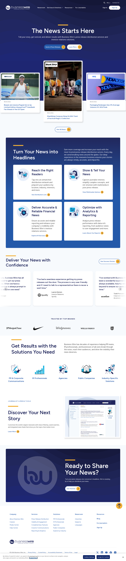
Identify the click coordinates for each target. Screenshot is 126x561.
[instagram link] (115, 552)
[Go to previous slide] (6, 289)
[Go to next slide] (120, 289)
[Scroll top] (119, 506)
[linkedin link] (102, 552)
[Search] (104, 3)
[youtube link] (106, 552)
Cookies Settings (89, 557)
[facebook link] (111, 552)
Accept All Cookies (103, 557)
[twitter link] (97, 552)
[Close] (123, 557)
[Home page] (18, 8)
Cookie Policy (33, 558)
